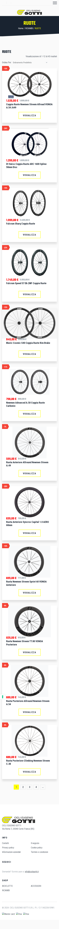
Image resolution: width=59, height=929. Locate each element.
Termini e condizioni (39, 852)
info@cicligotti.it (32, 871)
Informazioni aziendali (11, 852)
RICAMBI (29, 28)
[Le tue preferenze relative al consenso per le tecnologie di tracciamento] (2, 696)
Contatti (5, 843)
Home (20, 28)
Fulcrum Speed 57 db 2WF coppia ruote (26, 283)
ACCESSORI (36, 886)
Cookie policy (36, 847)
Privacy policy (8, 847)
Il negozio (35, 843)
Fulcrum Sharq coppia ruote (20, 223)
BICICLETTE (7, 886)
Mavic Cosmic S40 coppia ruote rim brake (28, 342)
